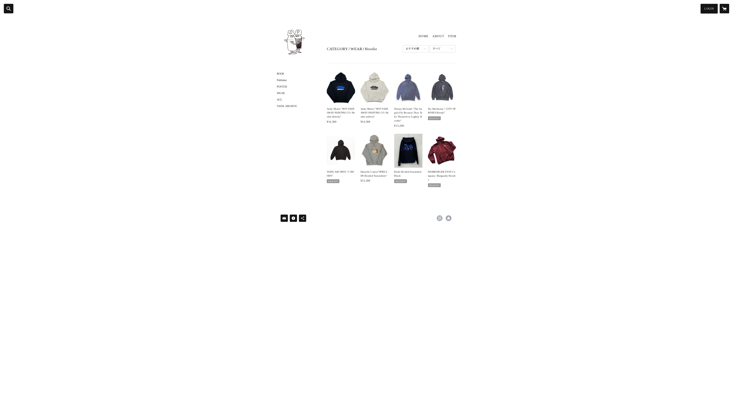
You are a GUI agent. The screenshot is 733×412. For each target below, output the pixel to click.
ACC (279, 99)
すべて (437, 48)
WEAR (281, 93)
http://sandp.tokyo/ (448, 218)
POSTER (282, 86)
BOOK (280, 73)
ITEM (452, 36)
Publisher (282, 80)
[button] (709, 9)
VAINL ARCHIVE (287, 106)
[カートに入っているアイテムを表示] (724, 8)
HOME (424, 36)
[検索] (8, 8)
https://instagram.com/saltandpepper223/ (439, 218)
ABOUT (438, 36)
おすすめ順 (412, 48)
